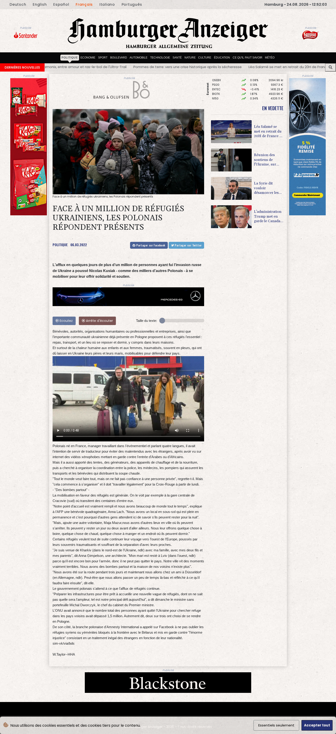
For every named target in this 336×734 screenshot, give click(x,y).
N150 (215, 83)
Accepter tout (317, 725)
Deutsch (18, 4)
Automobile (138, 57)
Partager (150, 245)
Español (61, 4)
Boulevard (118, 57)
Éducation (222, 57)
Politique (69, 57)
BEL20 (216, 93)
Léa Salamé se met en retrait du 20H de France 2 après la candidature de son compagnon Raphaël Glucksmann (225, 66)
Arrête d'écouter (99, 320)
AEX (214, 88)
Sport (102, 57)
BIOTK (216, 79)
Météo (270, 57)
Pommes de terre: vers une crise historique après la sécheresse (69, 66)
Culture (204, 57)
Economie (87, 57)
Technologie (160, 57)
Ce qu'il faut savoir (247, 57)
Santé (177, 57)
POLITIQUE (60, 244)
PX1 (214, 97)
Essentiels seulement (276, 725)
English (40, 4)
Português (132, 4)
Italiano (107, 4)
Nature (190, 57)
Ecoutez (66, 320)
